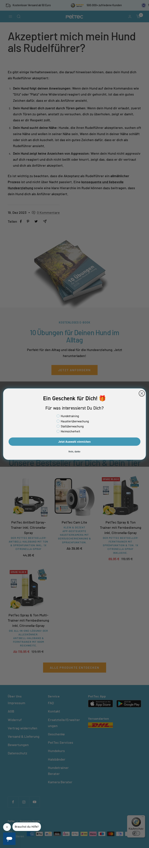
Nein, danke (74, 451)
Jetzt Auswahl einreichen (74, 441)
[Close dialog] (142, 393)
